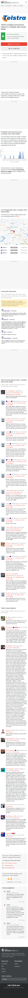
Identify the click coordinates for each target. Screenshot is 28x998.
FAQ (3, 966)
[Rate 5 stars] (19, 879)
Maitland (17, 216)
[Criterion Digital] (14, 985)
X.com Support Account (11, 863)
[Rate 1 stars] (8, 879)
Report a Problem (15, 44)
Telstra (14, 5)
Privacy (3, 969)
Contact (4, 971)
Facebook (17, 966)
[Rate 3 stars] (14, 879)
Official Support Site (9, 867)
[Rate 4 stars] (16, 879)
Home (2, 5)
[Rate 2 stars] (11, 879)
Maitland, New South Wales (13, 394)
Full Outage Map (14, 48)
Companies (8, 5)
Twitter (16, 963)
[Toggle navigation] (26, 2)
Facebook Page (9, 865)
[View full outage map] (14, 232)
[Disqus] (14, 326)
